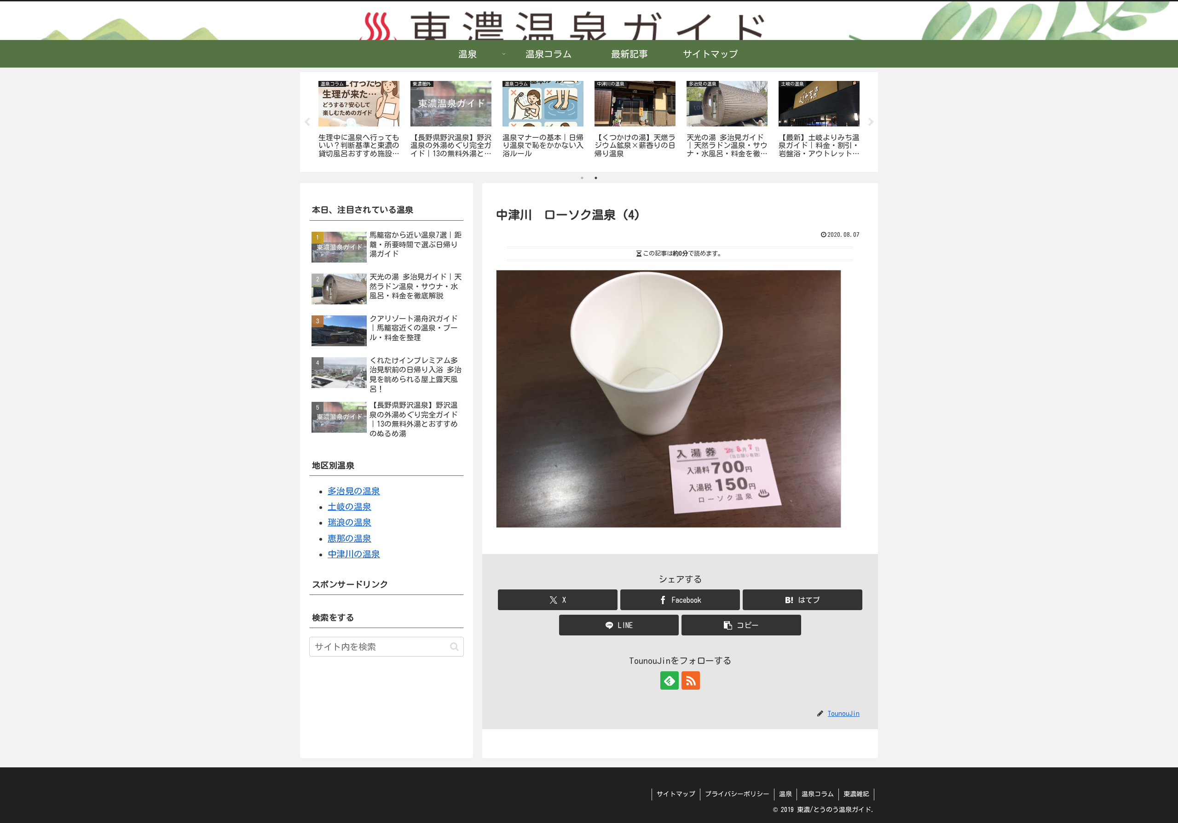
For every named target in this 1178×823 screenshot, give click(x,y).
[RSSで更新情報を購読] (690, 680)
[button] (741, 625)
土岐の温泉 (349, 506)
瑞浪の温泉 (349, 522)
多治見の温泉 (354, 490)
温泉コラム (818, 794)
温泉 (785, 794)
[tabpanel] (359, 120)
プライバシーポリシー (737, 794)
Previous (307, 122)
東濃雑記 (856, 794)
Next (871, 122)
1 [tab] (582, 178)
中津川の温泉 (354, 553)
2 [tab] (596, 178)
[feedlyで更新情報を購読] (669, 680)
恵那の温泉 (349, 538)
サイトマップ (676, 794)
